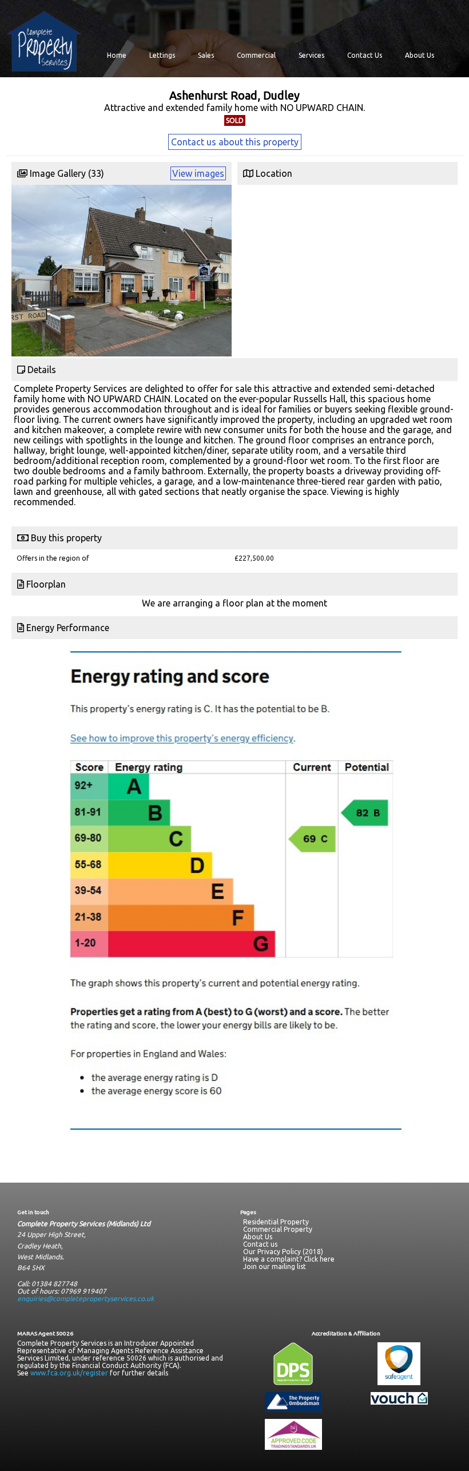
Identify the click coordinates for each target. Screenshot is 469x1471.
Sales (206, 55)
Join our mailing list (274, 1266)
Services (311, 55)
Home (116, 55)
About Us (419, 55)
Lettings (162, 55)
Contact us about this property (235, 142)
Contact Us (364, 55)
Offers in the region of (53, 558)
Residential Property (276, 1222)
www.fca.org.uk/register (69, 1373)
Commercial (256, 55)
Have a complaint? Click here (289, 1259)
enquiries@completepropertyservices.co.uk (85, 1298)
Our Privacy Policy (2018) (283, 1251)
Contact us (260, 1244)
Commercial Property (277, 1229)
